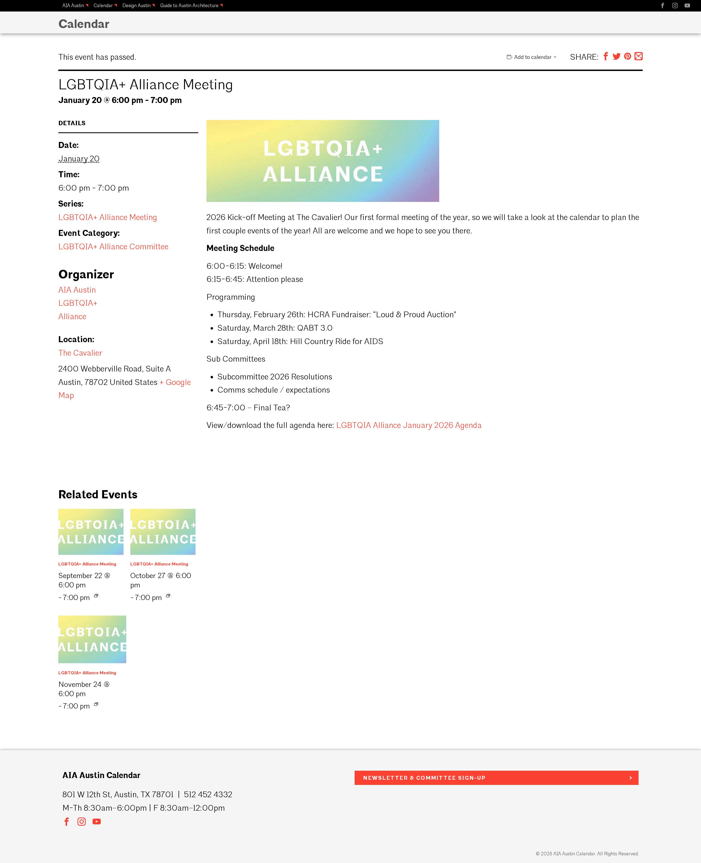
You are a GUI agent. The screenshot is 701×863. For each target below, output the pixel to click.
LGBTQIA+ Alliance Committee (113, 247)
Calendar (103, 5)
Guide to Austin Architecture (189, 5)
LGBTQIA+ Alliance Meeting (107, 217)
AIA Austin (73, 5)
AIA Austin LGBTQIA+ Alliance (77, 303)
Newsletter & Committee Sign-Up (424, 778)
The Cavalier (80, 353)
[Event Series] (96, 595)
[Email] (638, 57)
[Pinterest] (628, 57)
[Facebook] (606, 57)
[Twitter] (617, 57)
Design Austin (136, 5)
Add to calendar (532, 57)
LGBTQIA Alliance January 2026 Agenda (409, 425)
